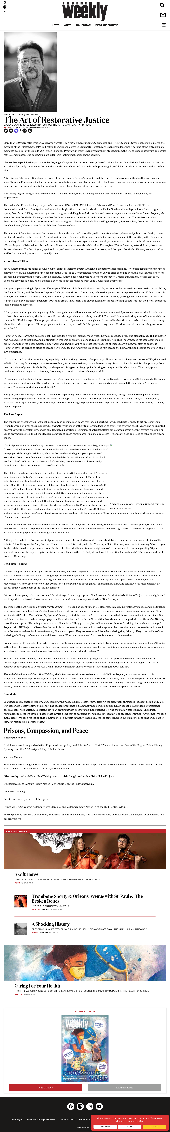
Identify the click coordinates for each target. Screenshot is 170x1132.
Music (17, 882)
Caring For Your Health (37, 985)
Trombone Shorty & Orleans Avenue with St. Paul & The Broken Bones (87, 898)
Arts (6, 127)
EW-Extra (37, 909)
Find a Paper (45, 1087)
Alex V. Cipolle (21, 127)
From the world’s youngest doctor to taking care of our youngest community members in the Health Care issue (81, 990)
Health (18, 994)
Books (35, 932)
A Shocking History (51, 923)
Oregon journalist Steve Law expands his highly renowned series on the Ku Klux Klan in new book (90, 929)
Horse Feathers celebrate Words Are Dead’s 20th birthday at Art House (57, 879)
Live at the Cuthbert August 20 (50, 906)
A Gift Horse (26, 874)
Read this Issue (124, 1087)
